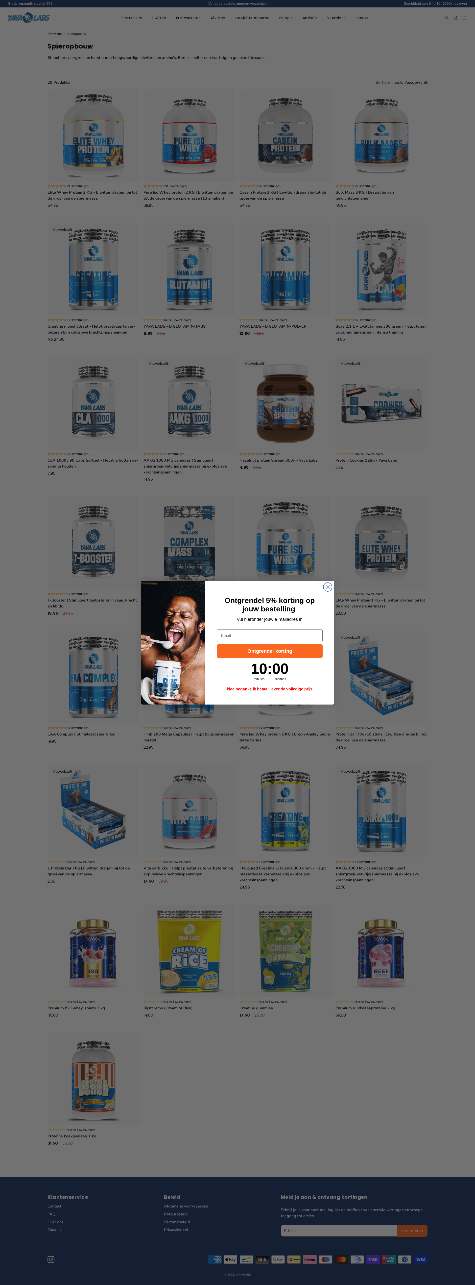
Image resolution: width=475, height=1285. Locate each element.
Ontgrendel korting (269, 651)
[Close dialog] (327, 587)
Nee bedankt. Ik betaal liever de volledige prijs (269, 689)
